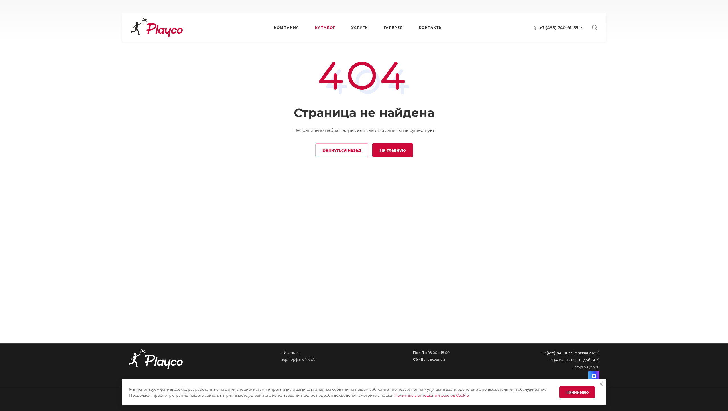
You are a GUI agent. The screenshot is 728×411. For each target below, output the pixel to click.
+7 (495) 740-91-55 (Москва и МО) (570, 353)
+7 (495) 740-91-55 (558, 27)
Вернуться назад (341, 150)
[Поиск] (594, 27)
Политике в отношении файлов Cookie (431, 395)
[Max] (593, 376)
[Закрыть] (601, 384)
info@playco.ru (586, 367)
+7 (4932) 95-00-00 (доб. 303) (574, 360)
